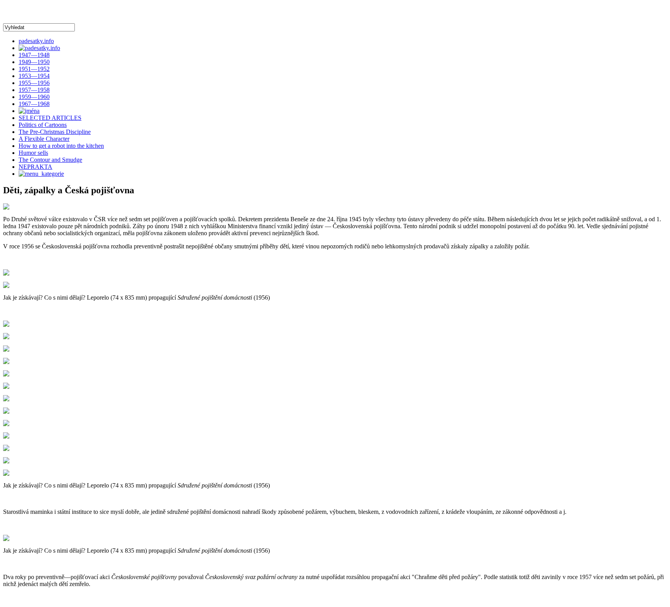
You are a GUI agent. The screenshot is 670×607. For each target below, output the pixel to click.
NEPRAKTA (35, 166)
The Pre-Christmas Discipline (55, 131)
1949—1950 (34, 62)
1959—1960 (34, 97)
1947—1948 (34, 55)
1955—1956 (34, 83)
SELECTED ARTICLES (50, 117)
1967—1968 (34, 104)
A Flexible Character (44, 138)
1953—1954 (34, 76)
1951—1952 (34, 69)
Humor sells (33, 152)
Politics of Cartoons (43, 124)
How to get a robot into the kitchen (61, 145)
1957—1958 (34, 90)
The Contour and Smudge (50, 159)
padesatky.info (36, 41)
